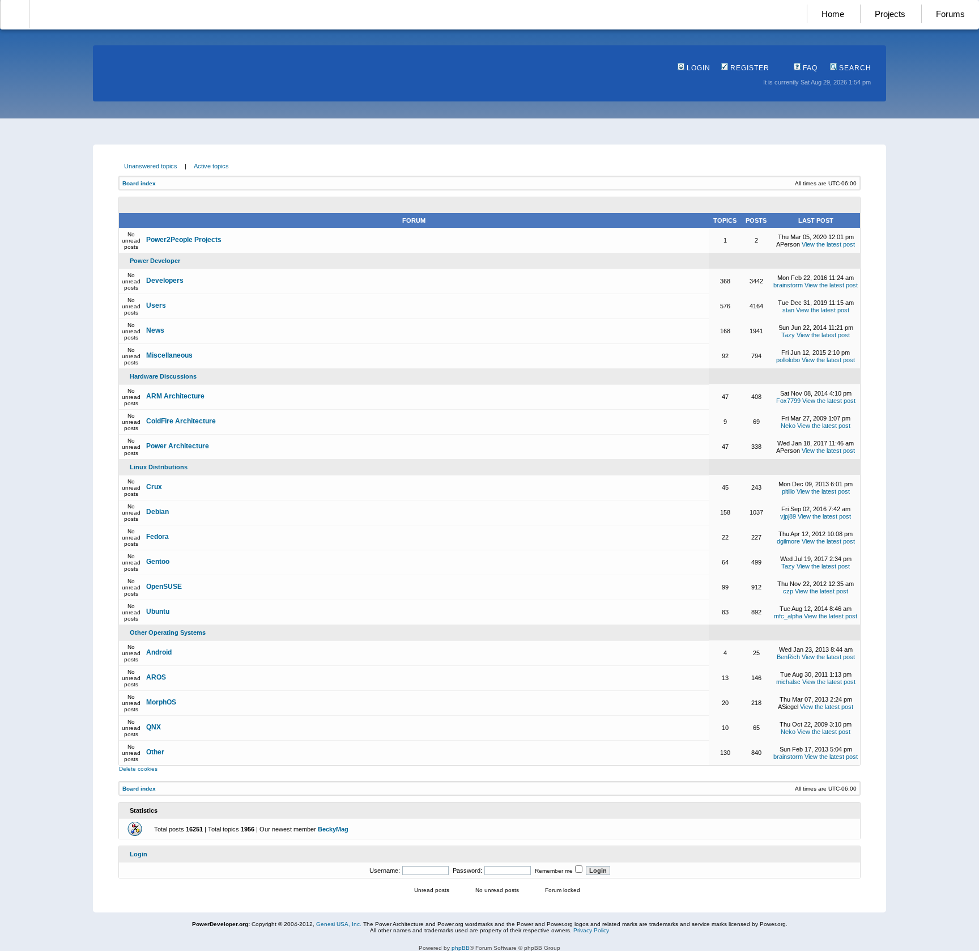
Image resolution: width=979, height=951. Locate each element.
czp (788, 591)
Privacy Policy (591, 930)
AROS (156, 677)
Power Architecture (177, 446)
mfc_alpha (788, 616)
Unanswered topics (150, 166)
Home (832, 14)
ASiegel (788, 706)
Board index (139, 183)
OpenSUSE (164, 587)
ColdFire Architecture (181, 421)
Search (854, 68)
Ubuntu (157, 611)
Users (156, 305)
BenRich (788, 656)
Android (159, 652)
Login (697, 68)
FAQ (809, 68)
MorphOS (161, 702)
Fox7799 (788, 400)
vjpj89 (788, 516)
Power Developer (155, 260)
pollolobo (788, 359)
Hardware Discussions (163, 376)
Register (748, 68)
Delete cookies (138, 769)
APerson (788, 244)
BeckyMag (333, 829)
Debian (157, 512)
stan (788, 310)
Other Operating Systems (168, 632)
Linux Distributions (159, 467)
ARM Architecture (175, 396)
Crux (154, 487)
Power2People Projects (184, 240)
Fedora (157, 537)
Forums (950, 14)
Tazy (788, 335)
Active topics (211, 166)
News (155, 330)
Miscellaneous (169, 355)
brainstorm (788, 285)
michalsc (788, 681)
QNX (153, 727)
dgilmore (788, 541)
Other (155, 752)
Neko (788, 425)
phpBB (461, 948)
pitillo (788, 491)
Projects (890, 14)
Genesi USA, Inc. (338, 924)
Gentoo (157, 562)
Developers (165, 281)
